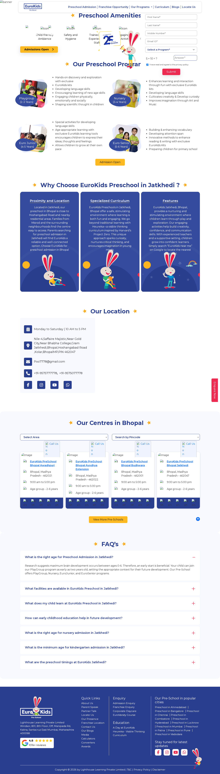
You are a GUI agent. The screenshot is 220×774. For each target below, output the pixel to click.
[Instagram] (167, 752)
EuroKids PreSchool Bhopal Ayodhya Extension (89, 465)
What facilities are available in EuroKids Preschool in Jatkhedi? (71, 588)
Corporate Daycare (124, 711)
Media (85, 734)
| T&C (128, 769)
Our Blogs (87, 730)
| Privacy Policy (141, 769)
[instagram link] (43, 385)
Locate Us (189, 7)
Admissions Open (38, 49)
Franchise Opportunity (113, 7)
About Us (87, 703)
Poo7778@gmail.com (49, 361)
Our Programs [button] (140, 7)
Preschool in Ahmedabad (170, 707)
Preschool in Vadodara (168, 734)
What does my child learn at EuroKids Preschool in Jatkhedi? (70, 603)
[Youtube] (175, 752)
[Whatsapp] (184, 752)
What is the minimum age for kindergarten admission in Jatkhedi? (75, 647)
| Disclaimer (158, 769)
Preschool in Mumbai (169, 726)
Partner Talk (88, 711)
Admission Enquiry (124, 703)
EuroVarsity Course (124, 714)
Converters (88, 742)
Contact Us (88, 726)
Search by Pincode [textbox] (127, 437)
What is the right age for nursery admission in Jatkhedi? (67, 633)
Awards (85, 746)
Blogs (175, 7)
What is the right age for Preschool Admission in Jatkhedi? (69, 557)
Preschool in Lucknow (185, 722)
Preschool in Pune (179, 730)
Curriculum (162, 7)
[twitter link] (70, 385)
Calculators (88, 738)
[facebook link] (30, 385)
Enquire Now (214, 390)
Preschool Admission (82, 7)
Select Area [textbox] (31, 437)
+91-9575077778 (70, 373)
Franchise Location (92, 722)
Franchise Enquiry (123, 707)
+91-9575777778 (45, 373)
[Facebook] (158, 752)
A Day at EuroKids (124, 727)
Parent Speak (89, 707)
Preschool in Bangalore (169, 711)
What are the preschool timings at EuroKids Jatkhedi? (65, 662)
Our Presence (89, 718)
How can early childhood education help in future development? (73, 618)
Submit (171, 71)
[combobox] (64, 437)
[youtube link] (57, 385)
